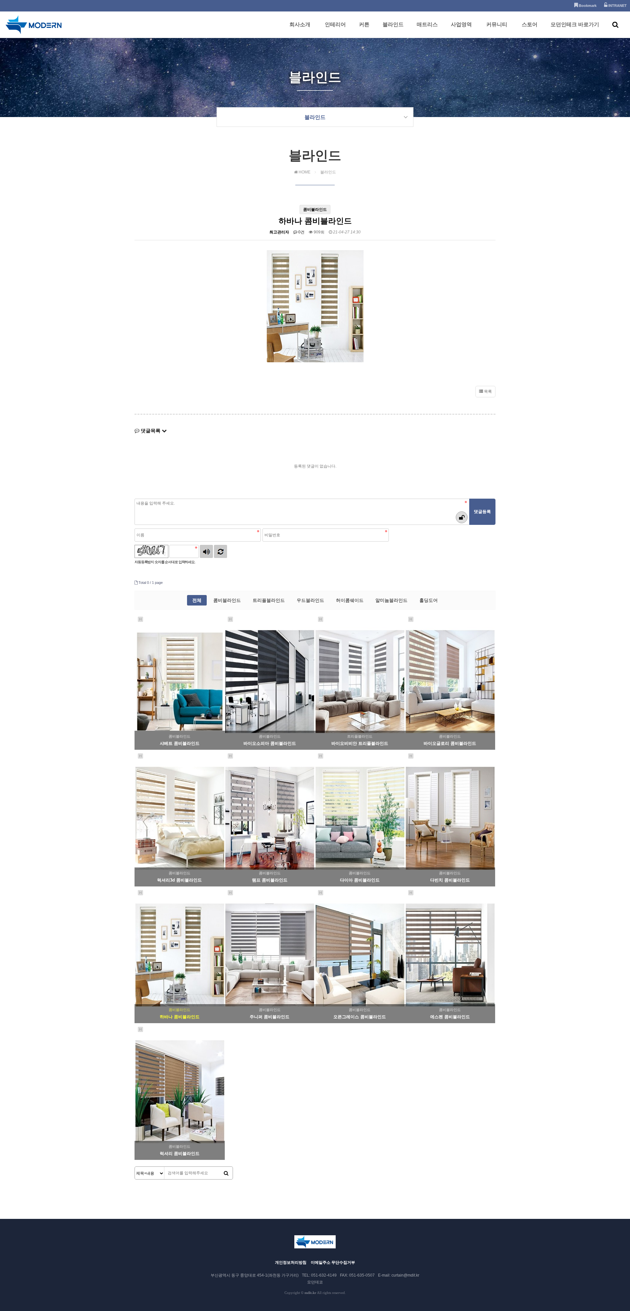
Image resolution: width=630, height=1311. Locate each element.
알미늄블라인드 (391, 600)
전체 (196, 600)
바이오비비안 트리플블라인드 (359, 743)
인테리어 (335, 24)
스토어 (529, 24)
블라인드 (393, 24)
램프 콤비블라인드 (269, 880)
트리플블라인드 (269, 600)
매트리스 (427, 24)
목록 (487, 391)
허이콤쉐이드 (350, 600)
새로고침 (220, 551)
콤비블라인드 (227, 600)
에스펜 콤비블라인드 (450, 1016)
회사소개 (299, 24)
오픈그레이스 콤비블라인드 (359, 1016)
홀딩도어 (428, 600)
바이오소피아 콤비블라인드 (269, 743)
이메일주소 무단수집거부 (333, 1262)
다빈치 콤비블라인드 (450, 880)
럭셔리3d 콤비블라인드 (179, 880)
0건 (300, 232)
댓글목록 (150, 430)
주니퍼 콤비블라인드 (269, 1016)
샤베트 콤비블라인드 (180, 743)
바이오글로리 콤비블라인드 (450, 743)
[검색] (226, 1173)
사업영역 (461, 24)
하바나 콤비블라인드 (180, 1016)
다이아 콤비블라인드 (360, 880)
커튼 (364, 24)
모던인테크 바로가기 (575, 24)
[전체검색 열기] (615, 24)
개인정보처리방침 (290, 1262)
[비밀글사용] (462, 517)
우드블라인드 (310, 600)
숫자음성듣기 (206, 551)
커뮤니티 (496, 24)
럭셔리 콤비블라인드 (180, 1153)
